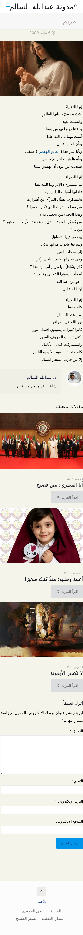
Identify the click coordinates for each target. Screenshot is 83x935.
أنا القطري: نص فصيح (60, 485)
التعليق (76, 731)
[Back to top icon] (41, 891)
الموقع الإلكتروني (69, 821)
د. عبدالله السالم (41, 377)
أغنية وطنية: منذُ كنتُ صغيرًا (54, 579)
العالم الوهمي (49, 151)
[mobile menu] (7, 6)
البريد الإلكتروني (69, 801)
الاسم (77, 781)
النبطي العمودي (34, 911)
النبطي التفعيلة (52, 918)
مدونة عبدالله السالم (41, 6)
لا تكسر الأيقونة (66, 673)
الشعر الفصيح (26, 918)
